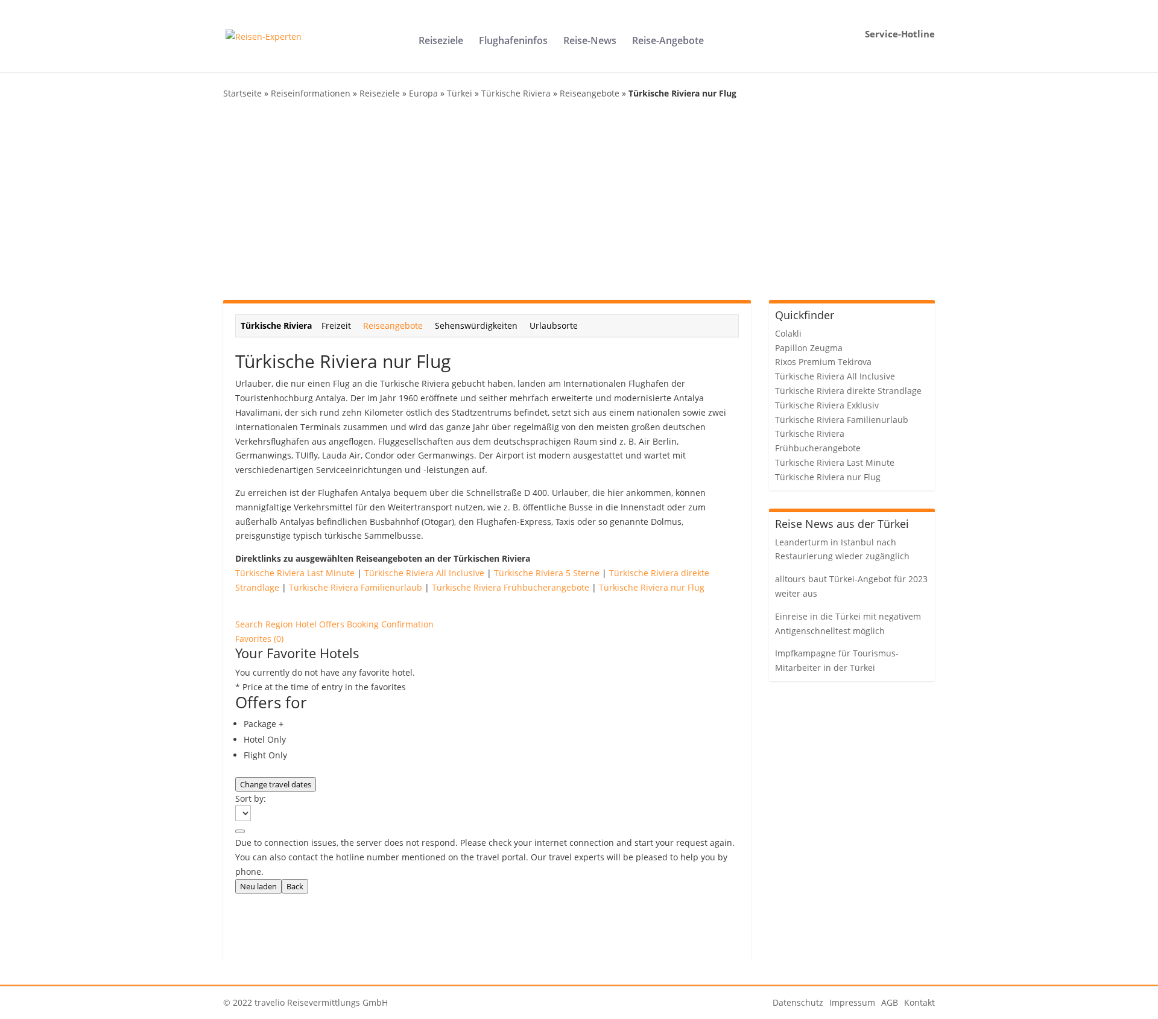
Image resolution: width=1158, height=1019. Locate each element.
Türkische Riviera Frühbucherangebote (510, 587)
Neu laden (258, 886)
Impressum (852, 1002)
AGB (889, 1002)
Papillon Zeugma (809, 348)
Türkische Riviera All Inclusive (424, 573)
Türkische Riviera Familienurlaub (355, 587)
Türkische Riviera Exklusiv (827, 405)
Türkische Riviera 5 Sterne (547, 573)
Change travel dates (275, 784)
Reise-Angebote (668, 41)
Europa (423, 93)
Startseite (242, 93)
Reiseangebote (589, 93)
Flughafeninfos (513, 41)
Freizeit (336, 325)
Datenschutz (798, 1002)
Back (294, 886)
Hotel (307, 624)
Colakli (788, 333)
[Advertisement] (579, 200)
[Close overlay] (240, 831)
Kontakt (919, 1002)
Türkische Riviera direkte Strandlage (848, 390)
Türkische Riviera (516, 93)
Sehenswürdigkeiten (476, 325)
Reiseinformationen (310, 93)
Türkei (459, 93)
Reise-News (589, 41)
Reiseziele (441, 41)
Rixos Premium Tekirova (823, 361)
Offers (333, 624)
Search (250, 624)
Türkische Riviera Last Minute (295, 573)
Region (280, 624)
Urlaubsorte (554, 325)
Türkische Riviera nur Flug (651, 587)
